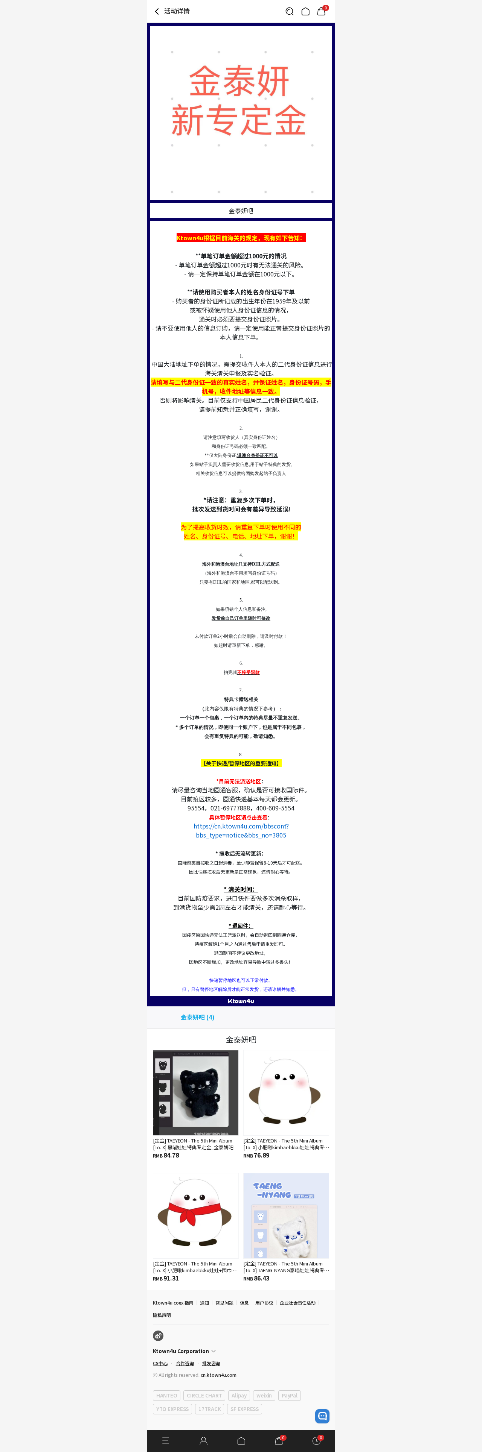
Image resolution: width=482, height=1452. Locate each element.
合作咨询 (185, 1363)
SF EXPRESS (244, 1409)
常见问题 (224, 1302)
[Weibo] (158, 1336)
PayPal (289, 1395)
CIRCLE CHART (204, 1395)
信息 (244, 1302)
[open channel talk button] (322, 1416)
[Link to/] (305, 11)
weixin (264, 1395)
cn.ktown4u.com (218, 1375)
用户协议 (264, 1302)
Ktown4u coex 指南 (173, 1302)
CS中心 (160, 1363)
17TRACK (209, 1409)
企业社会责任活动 (298, 1302)
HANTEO (166, 1395)
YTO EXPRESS (172, 1409)
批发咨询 (211, 1363)
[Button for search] (289, 11)
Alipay (239, 1395)
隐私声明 (162, 1315)
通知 (204, 1302)
